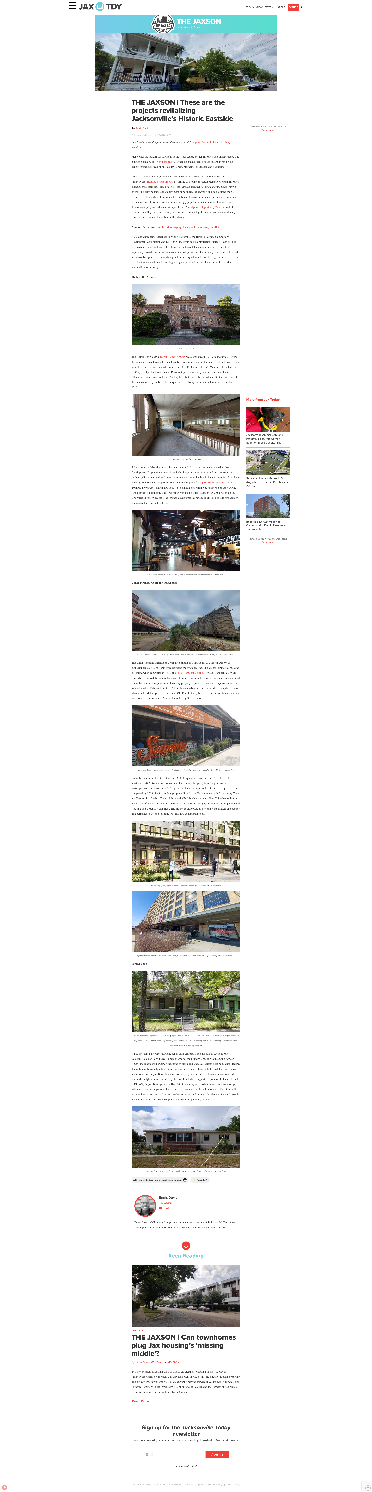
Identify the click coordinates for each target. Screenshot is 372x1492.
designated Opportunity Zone (205, 207)
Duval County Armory (173, 356)
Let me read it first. (186, 1466)
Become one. (268, 130)
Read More (140, 1401)
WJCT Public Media (171, 1484)
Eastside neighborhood (160, 181)
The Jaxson (139, 1330)
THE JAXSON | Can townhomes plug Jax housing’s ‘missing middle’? (184, 1345)
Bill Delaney (175, 1362)
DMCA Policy (233, 1484)
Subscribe (217, 1454)
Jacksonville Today (141, 1484)
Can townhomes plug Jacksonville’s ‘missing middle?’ (188, 227)
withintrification (165, 161)
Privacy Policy (215, 1484)
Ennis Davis (142, 128)
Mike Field (156, 1362)
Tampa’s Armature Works (211, 482)
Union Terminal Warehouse (191, 672)
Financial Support (195, 1484)
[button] (302, 7)
